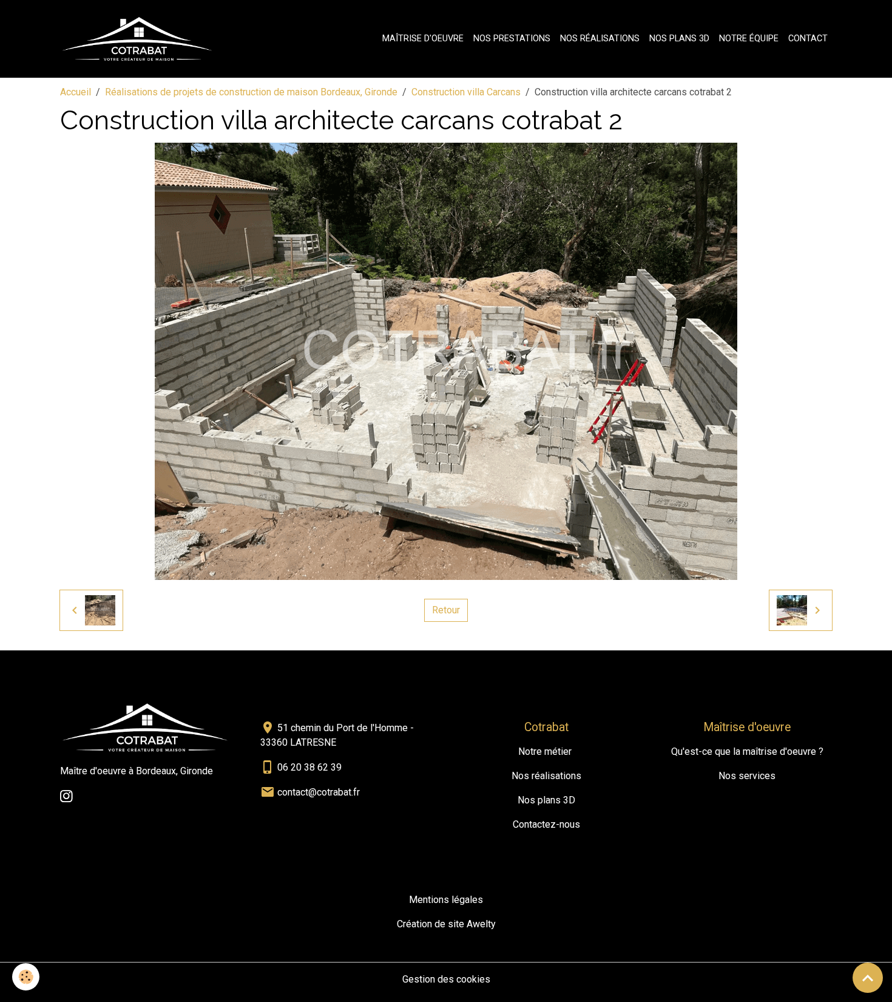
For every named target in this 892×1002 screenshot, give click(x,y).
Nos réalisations (600, 38)
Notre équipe (749, 38)
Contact (808, 38)
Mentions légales (446, 899)
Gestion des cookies (446, 979)
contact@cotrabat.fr (318, 792)
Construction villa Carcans (466, 92)
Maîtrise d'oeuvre (423, 38)
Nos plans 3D (679, 38)
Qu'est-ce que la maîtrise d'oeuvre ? (747, 751)
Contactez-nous (546, 824)
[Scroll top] (868, 978)
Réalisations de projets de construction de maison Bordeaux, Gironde (251, 92)
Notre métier (545, 751)
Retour (446, 610)
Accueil (75, 92)
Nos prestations (511, 38)
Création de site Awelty (446, 924)
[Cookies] (25, 976)
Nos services (746, 776)
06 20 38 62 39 (309, 767)
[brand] (140, 39)
